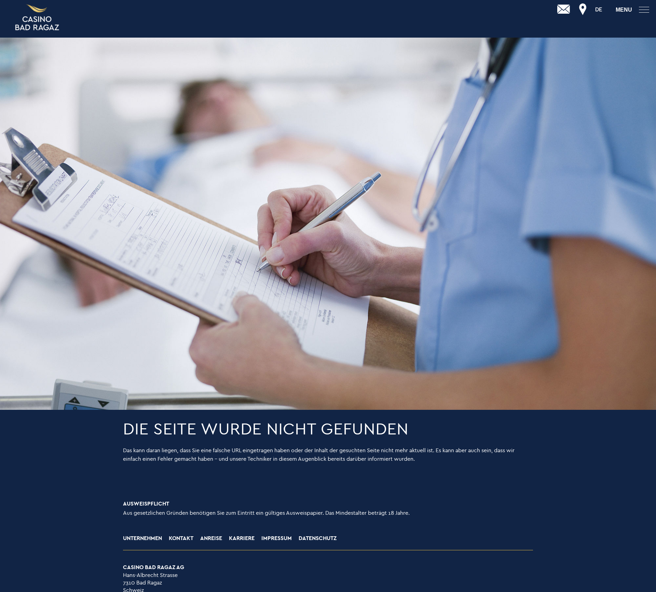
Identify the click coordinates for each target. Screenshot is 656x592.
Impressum (276, 538)
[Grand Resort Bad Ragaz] (38, 17)
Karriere (242, 538)
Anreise (211, 538)
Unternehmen (142, 538)
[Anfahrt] (582, 9)
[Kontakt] (563, 9)
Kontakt (181, 538)
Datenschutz (318, 538)
